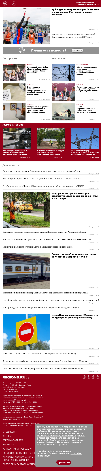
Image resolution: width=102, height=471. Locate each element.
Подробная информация (11, 419)
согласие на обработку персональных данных (60, 435)
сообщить (77, 50)
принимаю (64, 462)
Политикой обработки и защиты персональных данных (61, 441)
